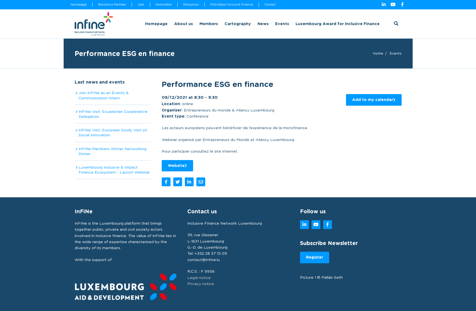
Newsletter (164, 4)
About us (183, 24)
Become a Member (112, 4)
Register (314, 257)
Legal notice (199, 277)
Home (378, 53)
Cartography (238, 24)
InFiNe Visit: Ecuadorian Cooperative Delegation (113, 114)
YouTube (393, 4)
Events (282, 24)
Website (176, 165)
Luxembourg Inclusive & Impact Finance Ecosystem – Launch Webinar (114, 169)
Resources (191, 4)
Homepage (79, 4)
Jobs (140, 4)
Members (208, 24)
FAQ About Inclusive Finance (231, 4)
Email (200, 181)
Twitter (177, 181)
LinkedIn (383, 4)
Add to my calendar (372, 99)
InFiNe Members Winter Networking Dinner (113, 151)
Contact (270, 4)
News (263, 24)
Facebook (402, 4)
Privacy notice (200, 283)
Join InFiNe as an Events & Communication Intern (104, 95)
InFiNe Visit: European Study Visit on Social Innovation (113, 132)
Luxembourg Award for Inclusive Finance (338, 24)
